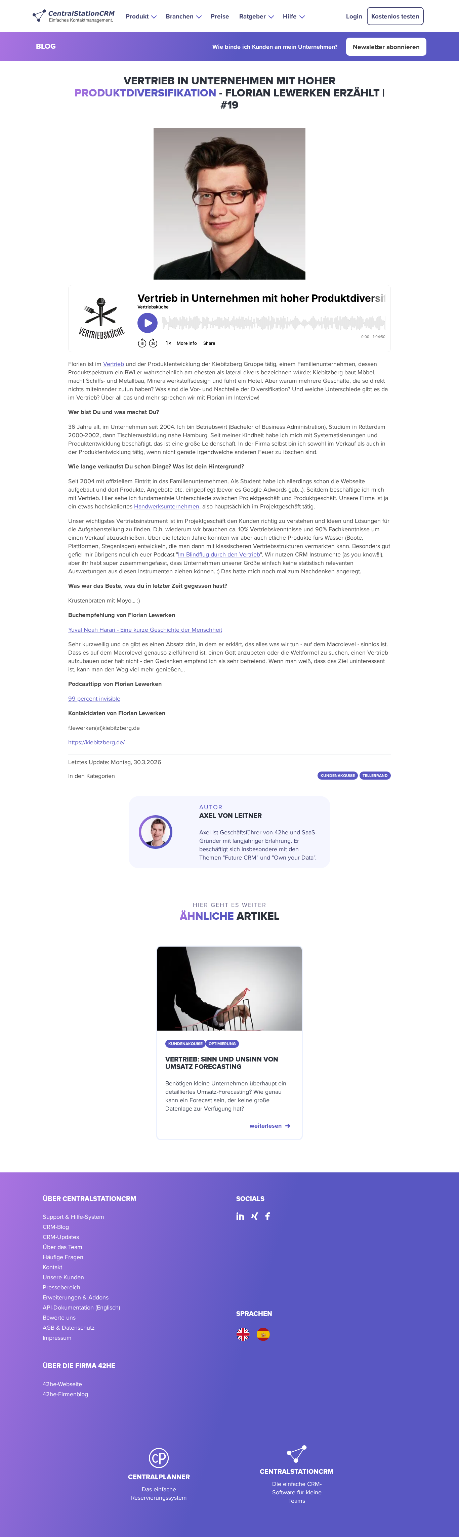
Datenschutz (78, 1327)
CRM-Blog (56, 1226)
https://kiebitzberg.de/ (96, 742)
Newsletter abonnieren (386, 46)
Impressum (57, 1337)
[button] (140, 16)
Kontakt (52, 1267)
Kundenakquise (338, 776)
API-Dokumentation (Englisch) (81, 1307)
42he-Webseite (62, 1384)
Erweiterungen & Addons (76, 1297)
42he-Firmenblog (65, 1394)
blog (46, 47)
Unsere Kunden (63, 1277)
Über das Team (62, 1247)
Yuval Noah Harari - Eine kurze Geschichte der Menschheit (145, 629)
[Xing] (254, 1217)
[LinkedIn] (240, 1217)
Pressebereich (61, 1287)
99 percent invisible (94, 698)
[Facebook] (267, 1217)
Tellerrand (375, 776)
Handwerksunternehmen (166, 506)
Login (354, 16)
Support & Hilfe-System (73, 1216)
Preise (220, 16)
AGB (48, 1327)
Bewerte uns (59, 1317)
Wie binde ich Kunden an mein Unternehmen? (274, 47)
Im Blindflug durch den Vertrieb (219, 554)
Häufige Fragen (63, 1257)
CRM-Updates (61, 1237)
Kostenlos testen (395, 16)
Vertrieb (113, 364)
